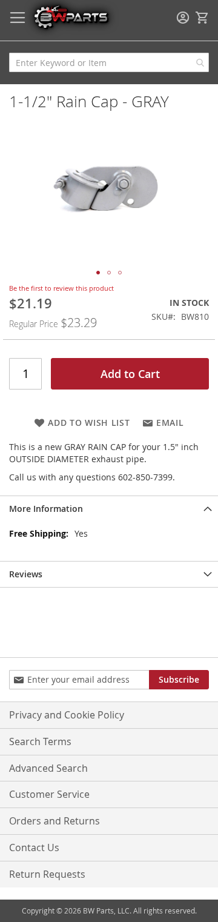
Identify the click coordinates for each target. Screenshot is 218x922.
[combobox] (109, 62)
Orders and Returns (54, 820)
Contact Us (34, 847)
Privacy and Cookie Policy (66, 714)
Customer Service (49, 794)
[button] (98, 273)
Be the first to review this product (61, 288)
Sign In (183, 17)
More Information (46, 508)
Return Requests (47, 874)
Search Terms (40, 741)
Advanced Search (48, 768)
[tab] (109, 509)
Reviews (25, 574)
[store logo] (71, 16)
